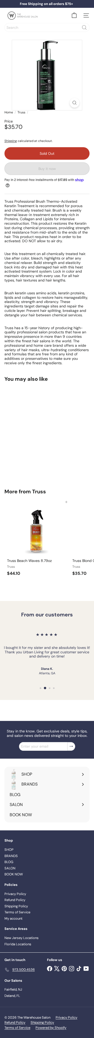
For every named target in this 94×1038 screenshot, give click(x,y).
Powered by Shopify (51, 1027)
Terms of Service (17, 912)
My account (13, 918)
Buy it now (47, 168)
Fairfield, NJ (13, 989)
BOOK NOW (13, 874)
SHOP (9, 849)
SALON (9, 868)
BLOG (8, 862)
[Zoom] (74, 103)
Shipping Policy (16, 906)
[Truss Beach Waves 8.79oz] (37, 540)
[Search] (84, 27)
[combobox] (47, 27)
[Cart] (74, 15)
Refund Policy (14, 900)
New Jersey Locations (21, 938)
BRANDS (11, 856)
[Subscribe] (71, 746)
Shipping (10, 141)
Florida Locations (17, 944)
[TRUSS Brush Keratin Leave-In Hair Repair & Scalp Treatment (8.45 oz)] (37, 432)
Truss (21, 112)
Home (8, 112)
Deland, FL (12, 995)
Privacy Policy (15, 894)
